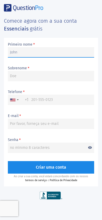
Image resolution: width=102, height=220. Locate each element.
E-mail (14, 116)
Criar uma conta (51, 167)
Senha (50, 140)
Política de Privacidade (63, 180)
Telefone (16, 92)
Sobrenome (18, 68)
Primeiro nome (21, 44)
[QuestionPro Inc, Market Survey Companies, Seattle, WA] (51, 195)
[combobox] (18, 100)
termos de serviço (36, 180)
